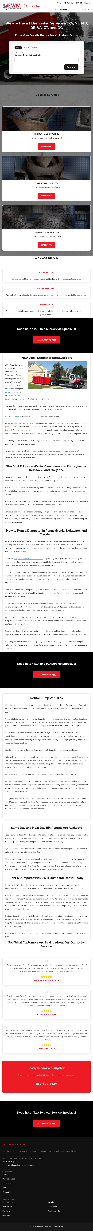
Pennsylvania (7, 1202)
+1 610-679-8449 (12, 1162)
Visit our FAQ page (12, 416)
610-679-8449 (34, 6)
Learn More (46, 146)
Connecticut (52, 1207)
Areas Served (7, 1183)
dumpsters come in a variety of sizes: (28, 559)
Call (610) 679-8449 (46, 340)
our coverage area (12, 392)
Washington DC (54, 1211)
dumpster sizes (20, 705)
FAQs (4, 1188)
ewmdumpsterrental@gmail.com (21, 1165)
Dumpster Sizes (8, 1179)
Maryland (6, 1211)
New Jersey (7, 1207)
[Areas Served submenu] (68, 9)
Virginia (51, 1202)
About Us (6, 1174)
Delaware (6, 1215)
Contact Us (6, 1192)
